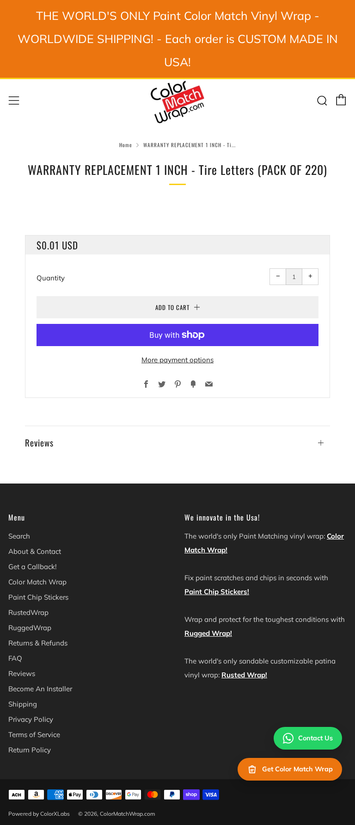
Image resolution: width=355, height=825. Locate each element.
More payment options (177, 359)
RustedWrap (28, 612)
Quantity (51, 277)
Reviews (21, 673)
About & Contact (34, 551)
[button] (177, 438)
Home (125, 145)
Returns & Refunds (37, 643)
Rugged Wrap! (208, 633)
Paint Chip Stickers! (216, 591)
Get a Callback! (32, 566)
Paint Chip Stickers (38, 597)
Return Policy (29, 749)
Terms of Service (34, 734)
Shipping (22, 704)
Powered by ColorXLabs (39, 813)
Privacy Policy (30, 719)
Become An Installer (40, 688)
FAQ (15, 658)
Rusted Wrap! (244, 674)
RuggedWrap (29, 627)
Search (19, 536)
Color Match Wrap (37, 581)
